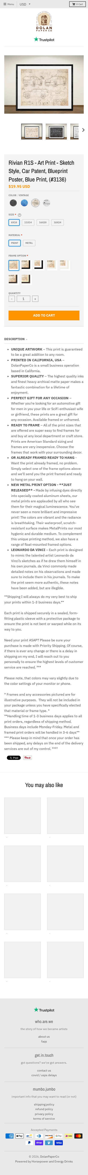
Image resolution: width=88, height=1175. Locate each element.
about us (44, 1036)
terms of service (44, 1119)
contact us (44, 1070)
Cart (79, 4)
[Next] (83, 130)
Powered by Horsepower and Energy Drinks (44, 1161)
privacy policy (44, 1114)
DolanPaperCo (49, 1156)
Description (14, 339)
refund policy (44, 1109)
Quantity (15, 293)
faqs (44, 1041)
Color (19, 195)
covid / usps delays (44, 1075)
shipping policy (44, 1104)
